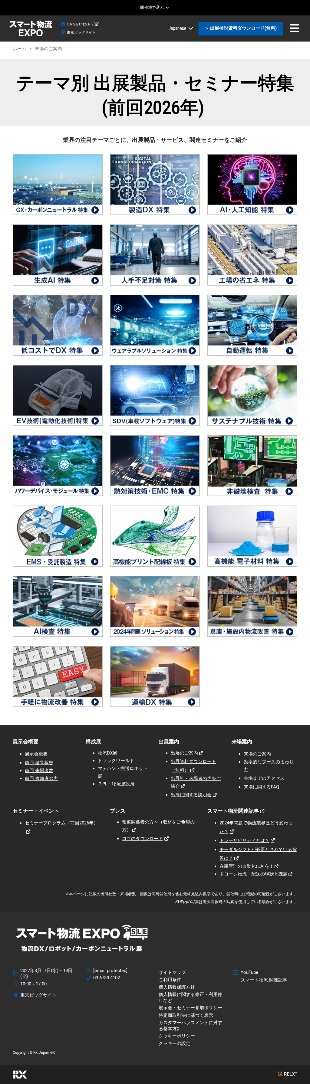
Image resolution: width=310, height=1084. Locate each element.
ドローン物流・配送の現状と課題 (253, 874)
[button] (240, 28)
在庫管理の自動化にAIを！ (246, 866)
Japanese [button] (178, 28)
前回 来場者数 (39, 770)
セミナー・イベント (36, 811)
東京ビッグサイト (81, 32)
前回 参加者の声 (41, 778)
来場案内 (242, 741)
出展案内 (169, 741)
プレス (117, 811)
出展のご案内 (184, 753)
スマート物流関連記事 (233, 811)
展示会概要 (25, 741)
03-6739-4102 (106, 978)
